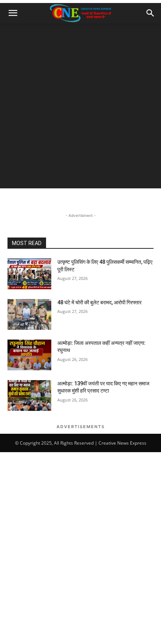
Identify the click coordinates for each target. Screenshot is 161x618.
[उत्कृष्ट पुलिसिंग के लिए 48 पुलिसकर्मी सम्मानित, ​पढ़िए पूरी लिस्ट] (29, 274)
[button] (13, 13)
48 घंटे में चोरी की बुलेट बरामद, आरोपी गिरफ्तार (99, 302)
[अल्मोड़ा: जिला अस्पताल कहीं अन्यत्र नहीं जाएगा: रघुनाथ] (29, 355)
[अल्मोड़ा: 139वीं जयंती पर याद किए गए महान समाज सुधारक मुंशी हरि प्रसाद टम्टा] (29, 395)
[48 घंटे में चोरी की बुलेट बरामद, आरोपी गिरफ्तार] (29, 314)
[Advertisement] (80, 107)
